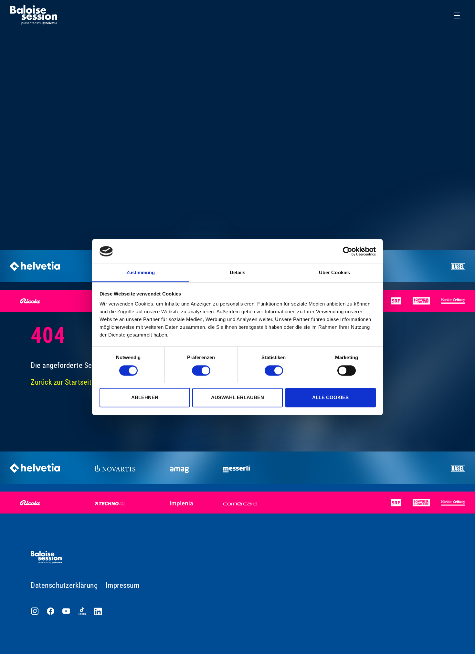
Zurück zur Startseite (63, 382)
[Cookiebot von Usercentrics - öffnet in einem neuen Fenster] (347, 251)
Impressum (123, 585)
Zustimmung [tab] (140, 272)
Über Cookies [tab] (334, 272)
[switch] (201, 370)
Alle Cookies (330, 397)
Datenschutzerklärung (64, 585)
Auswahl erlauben (237, 397)
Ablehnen (144, 397)
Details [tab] (238, 272)
